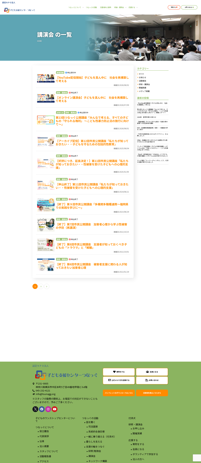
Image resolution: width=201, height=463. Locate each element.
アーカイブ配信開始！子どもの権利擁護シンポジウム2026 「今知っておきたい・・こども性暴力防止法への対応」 (152, 148)
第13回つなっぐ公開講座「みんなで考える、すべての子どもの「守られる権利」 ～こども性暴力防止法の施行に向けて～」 (92, 120)
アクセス (44, 461)
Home (39, 41)
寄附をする (138, 444)
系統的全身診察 (96, 431)
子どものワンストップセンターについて (55, 419)
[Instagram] (48, 409)
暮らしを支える (94, 441)
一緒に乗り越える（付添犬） (101, 436)
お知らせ (60, 112)
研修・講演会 (62, 92)
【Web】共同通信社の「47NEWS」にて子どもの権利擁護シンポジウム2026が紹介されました (152, 155)
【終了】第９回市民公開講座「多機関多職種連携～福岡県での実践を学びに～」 (92, 206)
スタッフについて (49, 451)
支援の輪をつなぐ (95, 446)
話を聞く (90, 422)
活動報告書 (45, 456)
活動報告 (142, 81)
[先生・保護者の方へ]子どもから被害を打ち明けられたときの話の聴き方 (152, 141)
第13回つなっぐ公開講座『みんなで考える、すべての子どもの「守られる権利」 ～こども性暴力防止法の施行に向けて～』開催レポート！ (152, 110)
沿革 (42, 441)
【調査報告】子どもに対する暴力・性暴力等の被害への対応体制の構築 (152, 122)
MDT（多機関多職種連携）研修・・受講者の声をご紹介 (152, 128)
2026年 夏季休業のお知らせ (146, 117)
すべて (141, 74)
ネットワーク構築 (97, 461)
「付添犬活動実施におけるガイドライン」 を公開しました (152, 134)
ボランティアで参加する (145, 454)
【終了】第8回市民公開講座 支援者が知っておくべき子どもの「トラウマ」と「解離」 (91, 246)
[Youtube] (54, 409)
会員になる (138, 449)
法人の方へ (138, 459)
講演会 (91, 456)
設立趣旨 (44, 431)
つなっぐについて (44, 427)
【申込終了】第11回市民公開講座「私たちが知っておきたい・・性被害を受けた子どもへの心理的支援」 (92, 186)
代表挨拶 (44, 436)
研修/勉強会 (94, 451)
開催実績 (60, 72)
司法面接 (93, 426)
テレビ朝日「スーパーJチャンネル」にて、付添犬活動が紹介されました (152, 161)
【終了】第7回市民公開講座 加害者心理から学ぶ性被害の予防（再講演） (91, 226)
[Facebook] (42, 409)
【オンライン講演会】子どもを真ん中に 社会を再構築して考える (92, 99)
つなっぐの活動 (90, 418)
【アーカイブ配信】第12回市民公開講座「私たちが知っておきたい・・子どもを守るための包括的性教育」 (92, 142)
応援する (133, 440)
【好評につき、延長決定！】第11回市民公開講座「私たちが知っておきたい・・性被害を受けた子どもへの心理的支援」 (92, 164)
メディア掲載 (144, 91)
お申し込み (138, 428)
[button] (174, 7)
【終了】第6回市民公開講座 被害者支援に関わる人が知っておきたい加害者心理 (91, 266)
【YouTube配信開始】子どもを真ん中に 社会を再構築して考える (92, 79)
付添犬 (132, 418)
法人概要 (44, 446)
